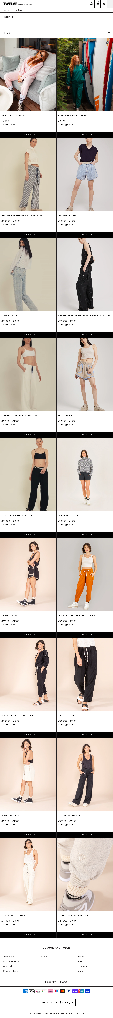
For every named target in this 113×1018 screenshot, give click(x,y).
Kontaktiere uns (11, 961)
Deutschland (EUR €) (55, 1002)
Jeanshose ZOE (9, 315)
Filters (6, 32)
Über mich (8, 956)
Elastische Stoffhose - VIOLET (17, 515)
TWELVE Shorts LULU (68, 515)
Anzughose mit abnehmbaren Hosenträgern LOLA (84, 315)
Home (6, 10)
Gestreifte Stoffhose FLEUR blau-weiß (21, 215)
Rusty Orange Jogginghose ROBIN (76, 615)
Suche (91, 4)
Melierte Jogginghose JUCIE (73, 915)
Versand (7, 966)
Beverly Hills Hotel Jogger (72, 115)
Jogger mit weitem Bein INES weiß (19, 415)
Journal (43, 956)
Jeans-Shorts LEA (67, 215)
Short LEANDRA (66, 415)
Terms (79, 961)
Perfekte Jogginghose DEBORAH (18, 715)
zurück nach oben (56, 948)
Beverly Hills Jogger (12, 115)
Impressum (82, 966)
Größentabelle (10, 971)
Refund (80, 971)
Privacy (80, 956)
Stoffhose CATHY (67, 715)
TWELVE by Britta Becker (47, 1013)
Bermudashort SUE (11, 815)
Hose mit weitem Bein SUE (71, 815)
